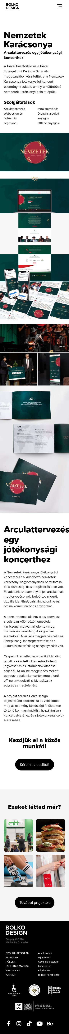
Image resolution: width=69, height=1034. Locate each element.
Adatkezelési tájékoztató (45, 955)
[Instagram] (19, 1023)
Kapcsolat (13, 970)
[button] (59, 6)
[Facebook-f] (8, 1023)
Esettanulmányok (17, 966)
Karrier (11, 974)
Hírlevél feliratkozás (48, 974)
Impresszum (44, 966)
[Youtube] (39, 1023)
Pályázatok (44, 970)
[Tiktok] (29, 1023)
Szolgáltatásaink (17, 953)
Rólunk (11, 961)
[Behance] (50, 1023)
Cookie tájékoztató (48, 961)
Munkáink (12, 957)
